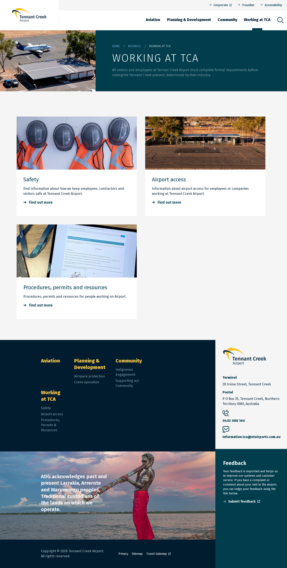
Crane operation (86, 382)
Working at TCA (257, 19)
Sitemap (137, 554)
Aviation (153, 19)
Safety (31, 179)
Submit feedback (242, 501)
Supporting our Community (127, 383)
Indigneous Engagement (125, 372)
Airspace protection (89, 376)
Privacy (123, 554)
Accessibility (273, 5)
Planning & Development (189, 19)
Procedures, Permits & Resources (50, 425)
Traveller (248, 5)
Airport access (169, 179)
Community (227, 19)
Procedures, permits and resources (65, 287)
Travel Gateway (156, 554)
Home (116, 46)
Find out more (41, 202)
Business (134, 46)
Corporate (220, 5)
